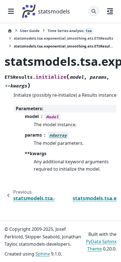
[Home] (10, 31)
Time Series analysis (70, 30)
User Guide (30, 30)
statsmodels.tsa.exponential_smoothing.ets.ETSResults (63, 38)
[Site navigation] (11, 11)
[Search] (93, 11)
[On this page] (110, 11)
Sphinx (42, 254)
